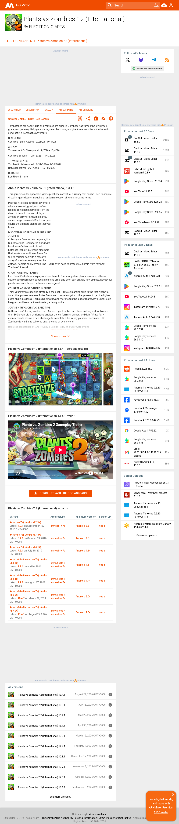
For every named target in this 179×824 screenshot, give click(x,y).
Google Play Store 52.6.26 (148, 201)
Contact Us (125, 817)
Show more (59, 336)
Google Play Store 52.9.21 (148, 286)
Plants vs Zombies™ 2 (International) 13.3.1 (41, 705)
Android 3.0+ (83, 538)
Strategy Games (38, 119)
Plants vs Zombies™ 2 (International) (62, 41)
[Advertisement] (60, 77)
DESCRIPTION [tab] (32, 110)
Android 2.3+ (83, 525)
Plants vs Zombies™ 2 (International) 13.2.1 (41, 715)
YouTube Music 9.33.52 (146, 222)
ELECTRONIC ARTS (47, 26)
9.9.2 (20, 582)
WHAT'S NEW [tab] (14, 110)
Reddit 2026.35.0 (143, 368)
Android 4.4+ (83, 580)
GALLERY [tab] (49, 110)
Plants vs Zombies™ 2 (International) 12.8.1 (41, 756)
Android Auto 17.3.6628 (147, 276)
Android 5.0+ (83, 596)
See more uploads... (60, 796)
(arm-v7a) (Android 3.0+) (26, 534)
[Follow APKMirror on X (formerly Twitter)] (128, 61)
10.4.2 (21, 598)
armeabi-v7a (58, 525)
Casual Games (17, 119)
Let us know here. (97, 814)
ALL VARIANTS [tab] (66, 110)
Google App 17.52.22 (145, 430)
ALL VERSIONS (86, 110)
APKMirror (23, 5)
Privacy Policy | (49, 817)
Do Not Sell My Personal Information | (78, 817)
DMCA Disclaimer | (109, 817)
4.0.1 (20, 525)
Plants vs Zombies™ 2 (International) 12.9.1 (41, 746)
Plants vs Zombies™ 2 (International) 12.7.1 (41, 766)
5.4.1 (20, 538)
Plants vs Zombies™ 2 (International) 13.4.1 (41, 694)
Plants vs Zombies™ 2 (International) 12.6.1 (41, 777)
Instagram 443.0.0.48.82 (147, 348)
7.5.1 (20, 550)
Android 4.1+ (83, 550)
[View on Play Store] (96, 118)
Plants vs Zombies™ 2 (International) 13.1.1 (41, 725)
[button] (80, 118)
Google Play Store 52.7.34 (148, 181)
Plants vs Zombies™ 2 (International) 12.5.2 (41, 787)
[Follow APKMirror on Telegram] (154, 61)
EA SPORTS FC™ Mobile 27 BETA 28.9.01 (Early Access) (147, 265)
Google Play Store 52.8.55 (148, 212)
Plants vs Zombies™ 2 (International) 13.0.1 (41, 736)
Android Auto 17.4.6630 (147, 317)
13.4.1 (21, 614)
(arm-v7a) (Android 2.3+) (26, 522)
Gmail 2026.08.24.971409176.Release (147, 452)
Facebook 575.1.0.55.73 (147, 399)
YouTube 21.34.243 (144, 296)
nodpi (102, 525)
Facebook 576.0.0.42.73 (147, 420)
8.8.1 (20, 566)
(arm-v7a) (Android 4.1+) (26, 547)
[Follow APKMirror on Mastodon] (141, 61)
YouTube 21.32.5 (143, 191)
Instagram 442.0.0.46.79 (147, 307)
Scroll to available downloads (63, 493)
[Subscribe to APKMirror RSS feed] (167, 61)
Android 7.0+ (83, 612)
